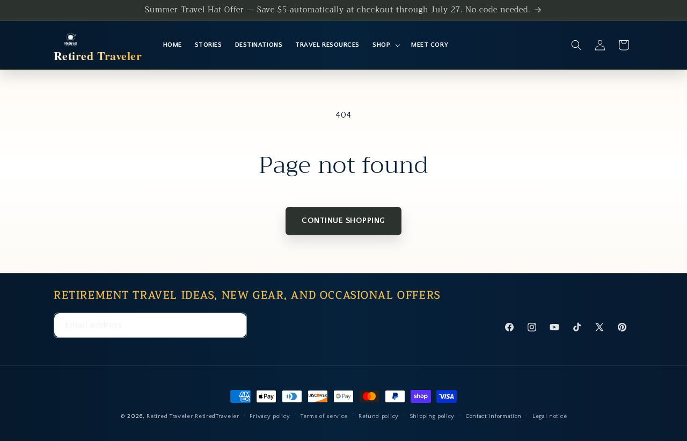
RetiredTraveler (217, 416)
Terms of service (324, 416)
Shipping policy (432, 416)
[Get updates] (234, 325)
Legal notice (549, 416)
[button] (385, 45)
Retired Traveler (170, 416)
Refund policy (379, 416)
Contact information (493, 416)
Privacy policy (270, 416)
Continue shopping (343, 220)
